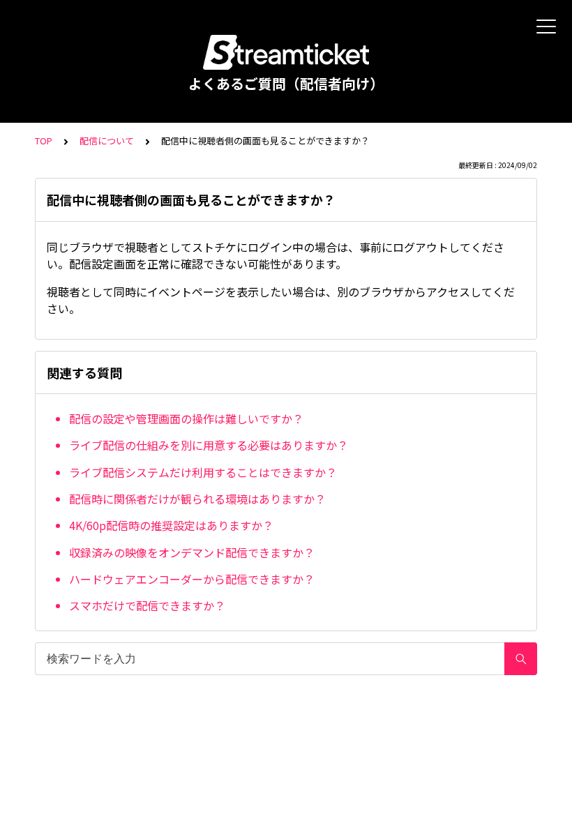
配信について (107, 140)
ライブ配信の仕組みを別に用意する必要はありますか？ (208, 445)
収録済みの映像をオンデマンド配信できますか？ (192, 552)
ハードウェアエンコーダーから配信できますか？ (192, 579)
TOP (43, 140)
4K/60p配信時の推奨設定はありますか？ (171, 525)
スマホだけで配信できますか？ (147, 605)
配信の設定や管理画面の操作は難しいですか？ (186, 418)
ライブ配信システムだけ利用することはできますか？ (203, 472)
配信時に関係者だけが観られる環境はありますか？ (197, 498)
